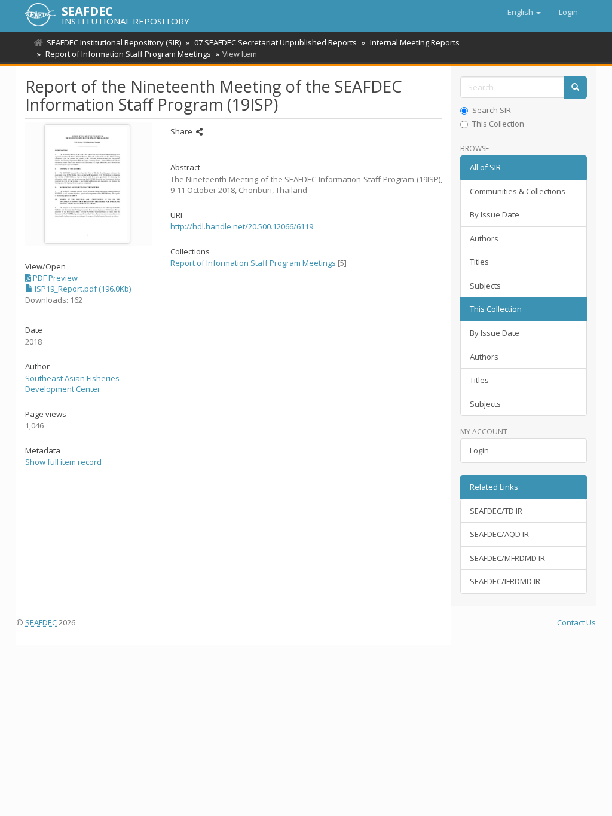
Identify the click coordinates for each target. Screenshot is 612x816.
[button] (524, 12)
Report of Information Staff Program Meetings (128, 53)
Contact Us (576, 622)
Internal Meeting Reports (415, 42)
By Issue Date (494, 214)
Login (479, 450)
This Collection (498, 123)
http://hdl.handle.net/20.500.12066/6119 (241, 226)
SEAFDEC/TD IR (496, 510)
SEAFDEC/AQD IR (499, 534)
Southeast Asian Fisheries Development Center (72, 384)
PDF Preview (54, 277)
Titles (479, 261)
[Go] (575, 87)
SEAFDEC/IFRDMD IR (505, 581)
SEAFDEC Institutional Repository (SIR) (114, 42)
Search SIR (491, 110)
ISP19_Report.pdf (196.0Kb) (82, 288)
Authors (484, 238)
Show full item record (63, 461)
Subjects (485, 285)
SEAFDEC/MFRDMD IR (507, 558)
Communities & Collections (517, 191)
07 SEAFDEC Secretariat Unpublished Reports (275, 42)
